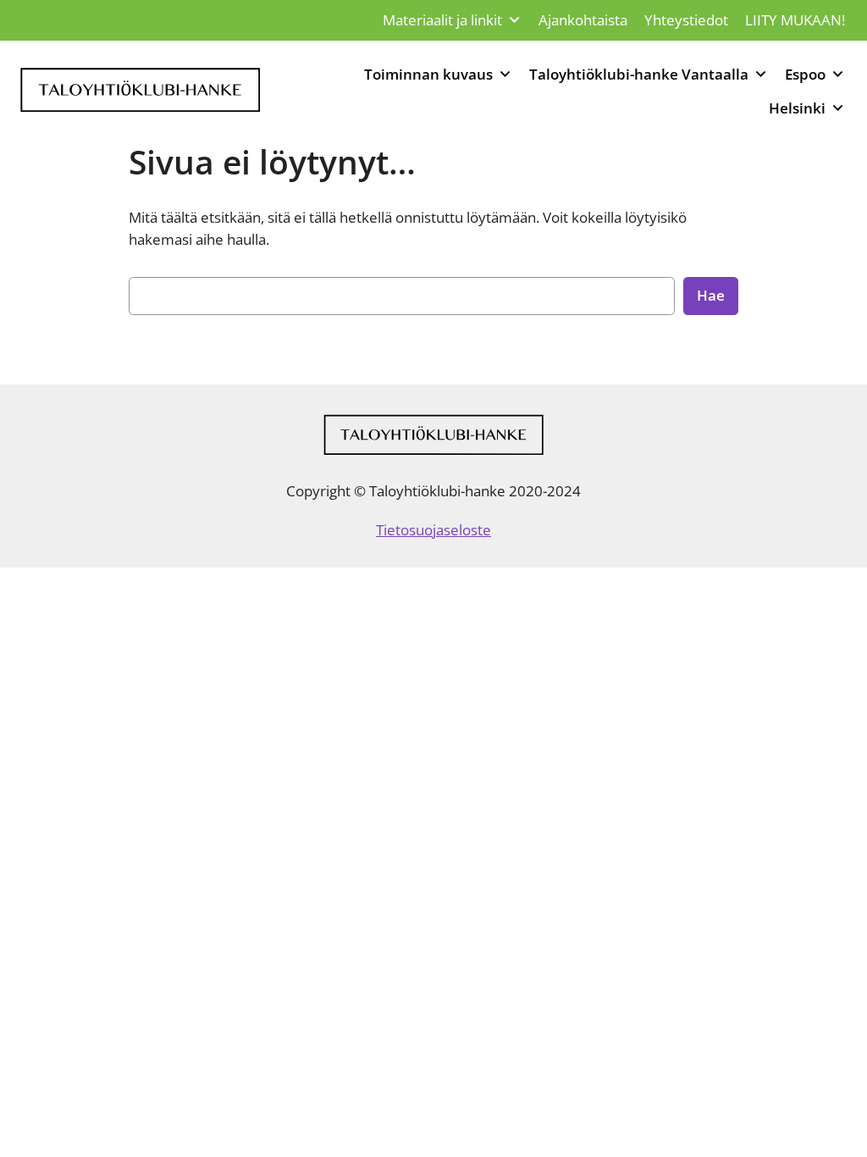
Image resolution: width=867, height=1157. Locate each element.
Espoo (805, 74)
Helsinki (797, 108)
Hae (711, 295)
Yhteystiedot (686, 20)
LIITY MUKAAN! (795, 20)
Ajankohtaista (582, 20)
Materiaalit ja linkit (442, 20)
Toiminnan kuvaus (428, 74)
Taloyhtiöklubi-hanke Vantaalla (638, 74)
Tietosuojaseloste (433, 530)
